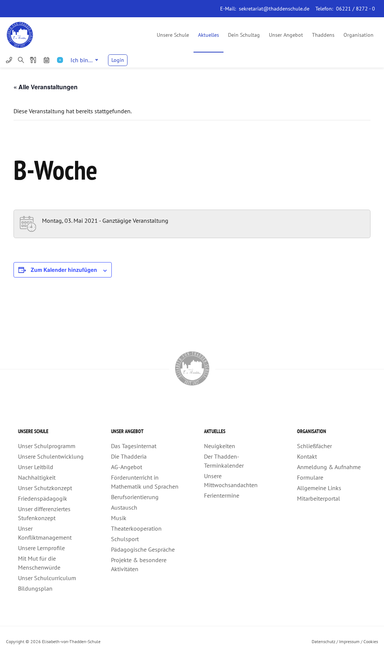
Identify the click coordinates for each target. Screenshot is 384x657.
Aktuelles (208, 35)
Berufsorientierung (135, 497)
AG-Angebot (126, 467)
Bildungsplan (35, 588)
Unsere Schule (173, 35)
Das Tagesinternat (133, 446)
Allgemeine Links (319, 488)
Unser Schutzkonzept (45, 488)
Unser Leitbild (35, 467)
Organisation (359, 35)
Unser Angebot (286, 35)
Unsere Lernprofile (41, 548)
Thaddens (323, 35)
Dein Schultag (244, 35)
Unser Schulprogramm (46, 446)
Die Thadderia (129, 456)
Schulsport (125, 539)
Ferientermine (221, 495)
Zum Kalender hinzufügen (64, 269)
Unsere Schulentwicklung (51, 456)
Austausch (124, 507)
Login (117, 60)
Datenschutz (323, 641)
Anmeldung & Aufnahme (329, 467)
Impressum (349, 641)
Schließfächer (314, 446)
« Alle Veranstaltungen (46, 86)
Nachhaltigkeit (37, 477)
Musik (118, 518)
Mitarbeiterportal (318, 498)
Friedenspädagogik (42, 498)
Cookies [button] (370, 641)
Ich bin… (81, 60)
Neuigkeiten (219, 446)
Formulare (310, 477)
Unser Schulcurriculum (47, 578)
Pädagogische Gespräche (143, 549)
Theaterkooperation (136, 528)
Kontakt (307, 456)
